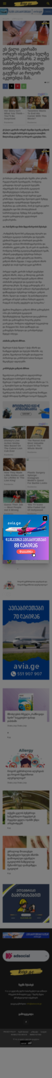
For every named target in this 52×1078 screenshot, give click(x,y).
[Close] (45, 518)
